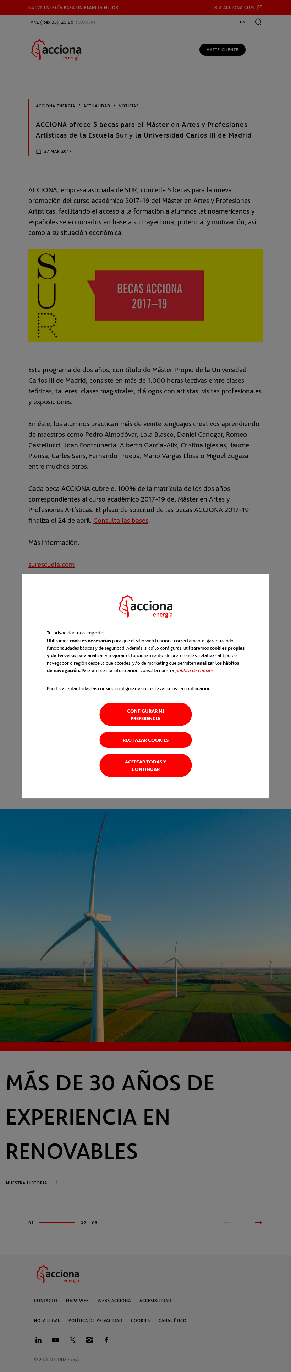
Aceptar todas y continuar (145, 765)
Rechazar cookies (146, 740)
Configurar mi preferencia (145, 714)
